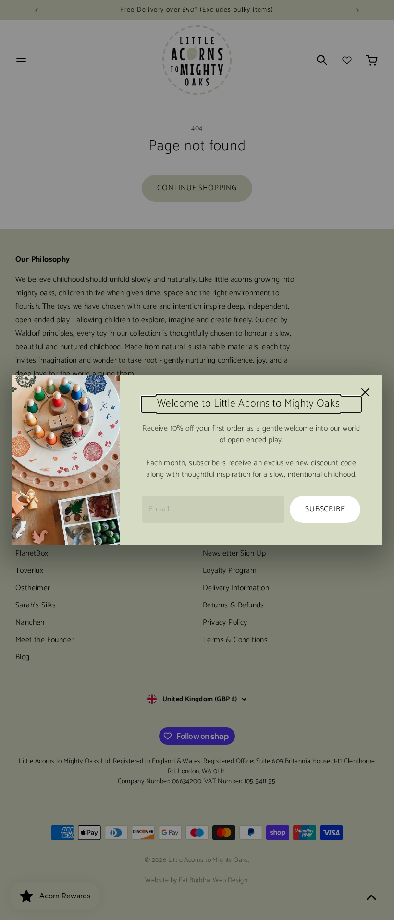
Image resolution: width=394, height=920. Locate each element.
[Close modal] (365, 392)
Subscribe (325, 509)
